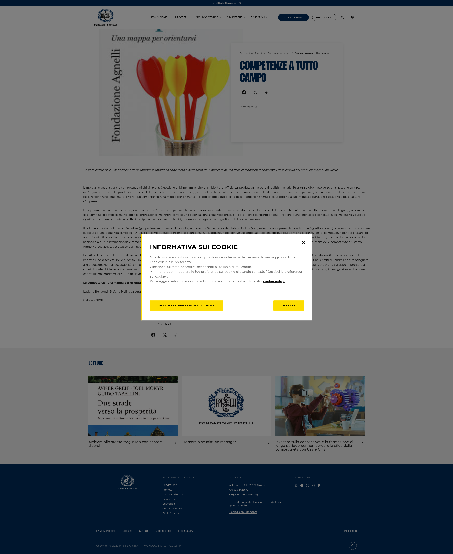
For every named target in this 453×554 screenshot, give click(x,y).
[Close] (303, 242)
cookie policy (274, 281)
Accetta (288, 305)
